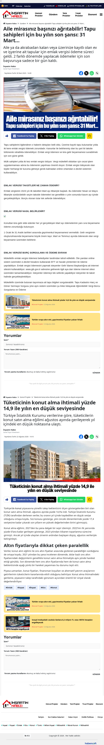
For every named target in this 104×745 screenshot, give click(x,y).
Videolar (19, 6)
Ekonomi (99, 704)
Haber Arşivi (73, 717)
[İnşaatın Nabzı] (15, 703)
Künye (100, 717)
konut (18, 508)
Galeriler (27, 6)
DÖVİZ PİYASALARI (76, 6)
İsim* (6, 340)
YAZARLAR (50, 6)
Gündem (23, 23)
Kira (25, 725)
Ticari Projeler (87, 704)
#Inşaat (21, 587)
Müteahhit (60, 725)
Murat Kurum (72, 725)
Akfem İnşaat (49, 725)
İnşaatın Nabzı (11, 23)
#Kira (43, 587)
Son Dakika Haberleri (56, 717)
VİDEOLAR (62, 6)
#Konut (53, 587)
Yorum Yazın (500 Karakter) (16, 349)
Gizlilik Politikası (88, 717)
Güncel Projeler (25, 397)
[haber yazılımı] (90, 743)
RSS (28, 735)
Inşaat (4, 725)
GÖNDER (96, 372)
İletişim (41, 717)
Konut (32, 725)
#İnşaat (32, 587)
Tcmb (39, 725)
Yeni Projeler (75, 704)
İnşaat (11, 725)
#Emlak (9, 587)
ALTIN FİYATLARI (94, 6)
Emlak (19, 725)
